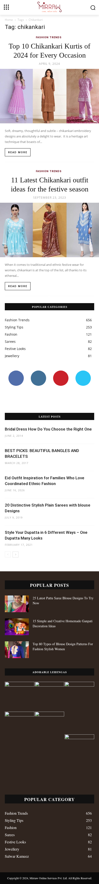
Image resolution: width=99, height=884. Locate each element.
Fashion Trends (49, 37)
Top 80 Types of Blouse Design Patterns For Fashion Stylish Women (63, 646)
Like (16, 372)
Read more (17, 152)
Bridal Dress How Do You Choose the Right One (48, 429)
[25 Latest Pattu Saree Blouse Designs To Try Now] (17, 603)
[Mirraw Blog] (49, 7)
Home (9, 20)
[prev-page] (8, 554)
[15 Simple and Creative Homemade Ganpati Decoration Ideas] (17, 626)
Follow (38, 372)
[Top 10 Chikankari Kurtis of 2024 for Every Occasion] (49, 96)
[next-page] (15, 554)
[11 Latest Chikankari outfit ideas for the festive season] (49, 230)
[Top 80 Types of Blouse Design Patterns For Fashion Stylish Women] (17, 649)
